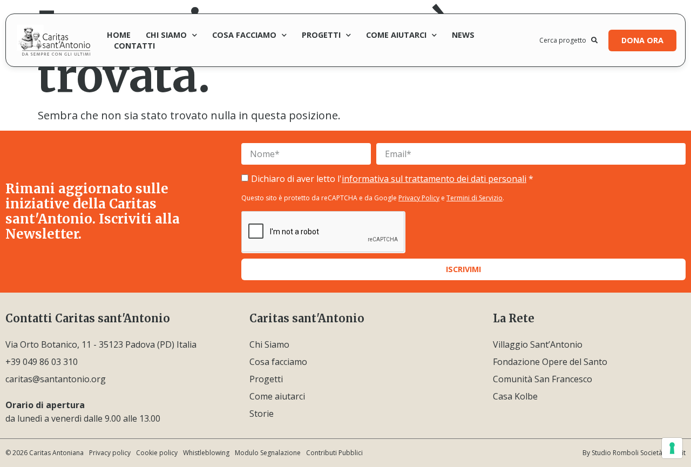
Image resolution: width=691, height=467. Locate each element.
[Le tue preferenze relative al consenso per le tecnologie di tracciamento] (672, 448)
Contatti (134, 45)
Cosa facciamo (244, 35)
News (463, 35)
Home (119, 35)
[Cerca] (594, 40)
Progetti (321, 35)
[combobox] (565, 40)
